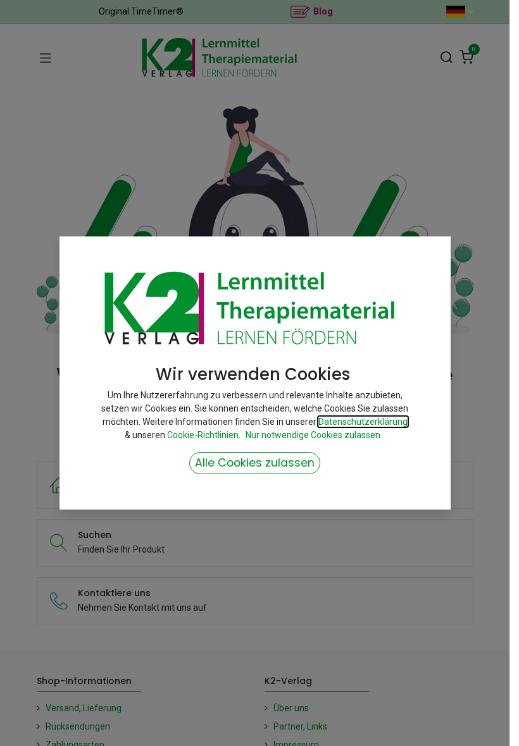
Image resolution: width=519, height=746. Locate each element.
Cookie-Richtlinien (203, 435)
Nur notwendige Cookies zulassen (313, 435)
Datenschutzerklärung (363, 422)
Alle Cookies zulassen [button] (255, 462)
